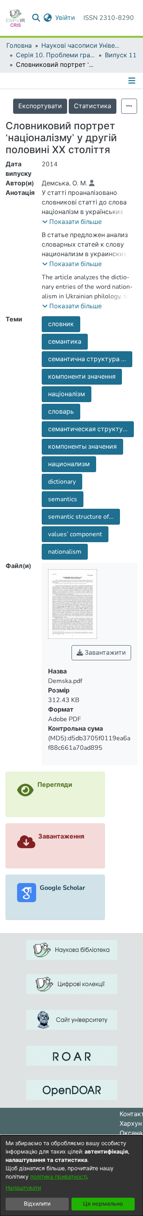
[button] (72, 222)
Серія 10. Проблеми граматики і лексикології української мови (55, 55)
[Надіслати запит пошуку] (36, 18)
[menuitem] (48, 18)
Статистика (92, 106)
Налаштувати (23, 1188)
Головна (19, 45)
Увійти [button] (65, 18)
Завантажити (104, 652)
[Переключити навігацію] (132, 81)
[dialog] (71, 1175)
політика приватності (58, 1177)
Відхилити (37, 1204)
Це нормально (103, 1204)
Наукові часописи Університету (81, 45)
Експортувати (40, 106)
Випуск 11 (121, 55)
